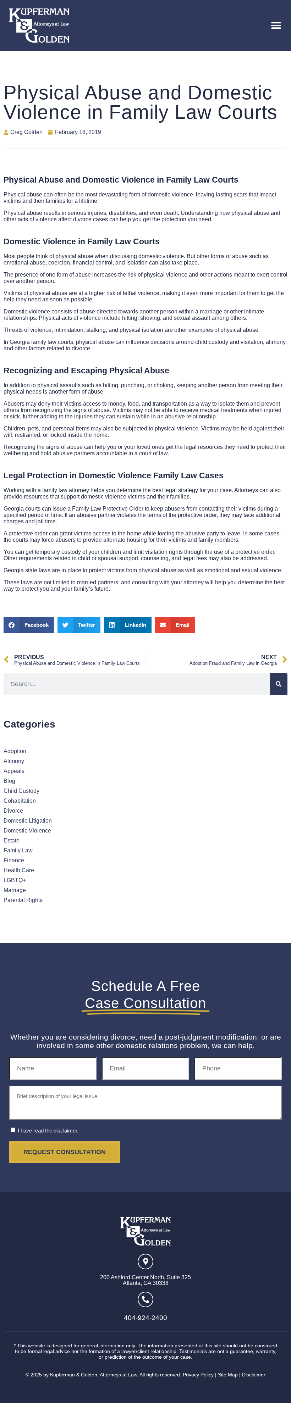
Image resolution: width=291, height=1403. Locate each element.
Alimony (14, 761)
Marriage (15, 890)
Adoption (15, 751)
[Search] (278, 684)
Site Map (228, 1374)
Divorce (13, 811)
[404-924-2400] (145, 1299)
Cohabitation (20, 801)
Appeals (14, 771)
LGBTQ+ (15, 880)
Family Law (18, 850)
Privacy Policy (198, 1374)
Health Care (19, 870)
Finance (14, 860)
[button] (276, 25)
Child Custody (21, 791)
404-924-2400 (145, 1317)
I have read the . (48, 1131)
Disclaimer (253, 1374)
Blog (9, 781)
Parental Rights (23, 900)
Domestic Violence (27, 831)
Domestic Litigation (28, 821)
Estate (12, 840)
